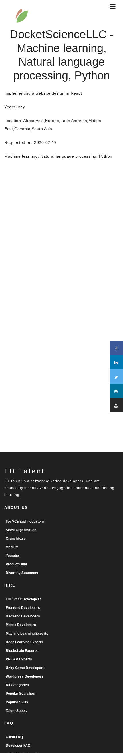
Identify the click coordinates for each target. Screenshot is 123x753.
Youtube (12, 556)
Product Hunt (16, 564)
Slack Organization (21, 530)
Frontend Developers (23, 608)
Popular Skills (17, 702)
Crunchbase (16, 539)
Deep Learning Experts (24, 642)
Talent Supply (16, 711)
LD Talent (24, 471)
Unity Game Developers (25, 668)
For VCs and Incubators (25, 521)
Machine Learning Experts (27, 634)
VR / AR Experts (19, 659)
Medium (12, 547)
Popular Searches (20, 694)
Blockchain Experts (22, 651)
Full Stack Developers (23, 599)
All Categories (17, 685)
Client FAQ (14, 737)
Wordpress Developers (24, 676)
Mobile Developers (21, 625)
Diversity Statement (22, 573)
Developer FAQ (18, 746)
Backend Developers (23, 616)
